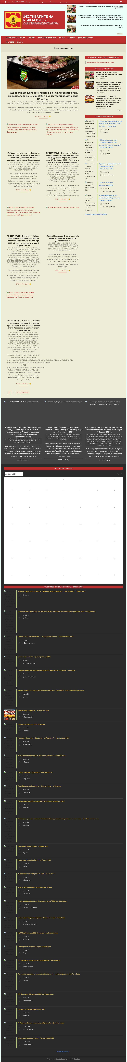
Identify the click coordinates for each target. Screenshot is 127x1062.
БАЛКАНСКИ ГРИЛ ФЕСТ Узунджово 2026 (33, 711)
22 (97, 541)
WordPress (77, 1059)
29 (97, 558)
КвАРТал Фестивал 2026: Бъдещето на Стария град (38, 933)
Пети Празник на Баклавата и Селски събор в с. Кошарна (39, 786)
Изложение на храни (44, 102)
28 (80, 558)
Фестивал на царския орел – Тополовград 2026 (36, 1038)
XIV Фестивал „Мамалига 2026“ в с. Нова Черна (36, 994)
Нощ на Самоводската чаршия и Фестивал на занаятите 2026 (41, 918)
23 (114, 541)
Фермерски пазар (57, 178)
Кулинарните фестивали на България (100, 62)
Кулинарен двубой (16, 253)
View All (119, 33)
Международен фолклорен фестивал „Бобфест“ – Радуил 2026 (41, 756)
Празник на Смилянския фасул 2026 (31, 1009)
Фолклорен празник (26, 170)
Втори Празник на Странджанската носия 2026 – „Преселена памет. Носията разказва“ (51, 690)
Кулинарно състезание (59, 104)
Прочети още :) (22, 460)
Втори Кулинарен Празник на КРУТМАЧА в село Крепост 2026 (41, 801)
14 (80, 524)
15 (97, 524)
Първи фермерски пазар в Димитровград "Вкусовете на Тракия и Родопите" (109, 198)
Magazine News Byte (61, 1059)
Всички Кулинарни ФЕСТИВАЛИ (96, 214)
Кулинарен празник (15, 255)
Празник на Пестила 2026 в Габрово (31, 724)
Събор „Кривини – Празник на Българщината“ (35, 772)
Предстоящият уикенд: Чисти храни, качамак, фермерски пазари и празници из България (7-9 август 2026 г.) (104, 430)
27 (63, 558)
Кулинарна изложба (42, 104)
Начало (15, 170)
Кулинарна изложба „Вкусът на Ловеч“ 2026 (34, 860)
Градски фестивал (61, 167)
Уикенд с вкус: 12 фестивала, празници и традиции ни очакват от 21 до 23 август (109, 74)
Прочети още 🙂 (43, 116)
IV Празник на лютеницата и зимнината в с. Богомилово (39, 960)
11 (18, 392)
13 (63, 524)
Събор (98, 441)
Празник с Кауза (63, 174)
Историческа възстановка (26, 251)
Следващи (24, 392)
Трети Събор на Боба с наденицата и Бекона (35, 887)
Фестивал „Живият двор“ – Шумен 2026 (33, 846)
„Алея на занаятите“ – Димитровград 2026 (34, 657)
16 (114, 524)
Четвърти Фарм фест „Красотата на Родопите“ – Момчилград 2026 (43, 738)
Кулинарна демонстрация (24, 104)
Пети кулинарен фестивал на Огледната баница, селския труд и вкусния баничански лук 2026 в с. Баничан (58, 819)
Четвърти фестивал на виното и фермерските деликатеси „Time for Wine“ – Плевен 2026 (110, 123)
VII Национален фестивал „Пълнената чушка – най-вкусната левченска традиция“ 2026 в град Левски (56, 612)
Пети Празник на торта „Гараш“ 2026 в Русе (34, 947)
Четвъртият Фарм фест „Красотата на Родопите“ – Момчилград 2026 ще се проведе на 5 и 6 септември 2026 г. (63, 430)
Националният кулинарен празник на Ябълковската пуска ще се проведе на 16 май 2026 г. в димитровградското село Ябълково (43, 95)
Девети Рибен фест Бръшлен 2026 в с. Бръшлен (36, 874)
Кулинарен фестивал (62, 170)
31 (80, 490)
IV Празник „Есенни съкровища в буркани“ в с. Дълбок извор (41, 1023)
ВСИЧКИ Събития (63, 1052)
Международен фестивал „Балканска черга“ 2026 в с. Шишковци (42, 901)
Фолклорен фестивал (66, 182)
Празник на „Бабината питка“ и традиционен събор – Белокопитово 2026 (110, 166)
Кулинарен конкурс (60, 102)
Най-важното (74, 104)
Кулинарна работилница (27, 340)
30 (114, 558)
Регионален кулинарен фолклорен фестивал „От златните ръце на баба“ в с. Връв (49, 974)
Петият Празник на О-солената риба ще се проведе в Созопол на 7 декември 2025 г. (63, 238)
